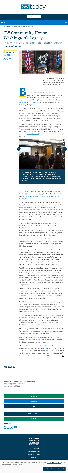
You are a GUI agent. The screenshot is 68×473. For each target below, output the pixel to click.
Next (65, 149)
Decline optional (49, 469)
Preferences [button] (38, 469)
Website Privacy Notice (34, 454)
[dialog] (34, 466)
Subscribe (34, 17)
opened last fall (29, 210)
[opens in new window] (5, 428)
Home (5, 26)
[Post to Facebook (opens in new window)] (4, 59)
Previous (19, 149)
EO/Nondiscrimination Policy (34, 451)
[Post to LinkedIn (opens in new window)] (10, 59)
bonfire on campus (52, 348)
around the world (33, 134)
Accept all (61, 469)
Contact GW (34, 457)
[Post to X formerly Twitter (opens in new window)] (7, 59)
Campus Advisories (34, 448)
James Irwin (32, 89)
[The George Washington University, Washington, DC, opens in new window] (34, 441)
